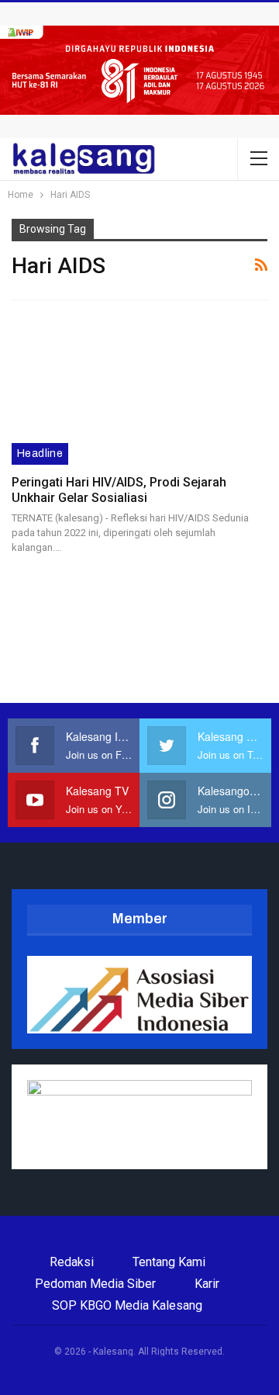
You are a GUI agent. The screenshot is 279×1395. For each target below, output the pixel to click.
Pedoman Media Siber (95, 1283)
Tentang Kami (169, 1262)
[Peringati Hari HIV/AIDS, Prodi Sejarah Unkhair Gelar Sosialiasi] (139, 390)
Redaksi (72, 1262)
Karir (207, 1283)
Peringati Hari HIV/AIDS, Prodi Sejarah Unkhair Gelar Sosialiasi (119, 490)
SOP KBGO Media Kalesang (127, 1305)
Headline (40, 453)
